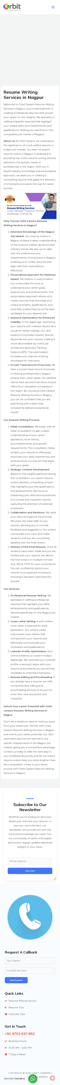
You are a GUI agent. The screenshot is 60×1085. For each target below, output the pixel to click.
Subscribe (30, 871)
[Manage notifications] (52, 1078)
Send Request (16, 980)
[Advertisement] (30, 45)
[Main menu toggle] (53, 7)
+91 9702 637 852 (20, 1033)
